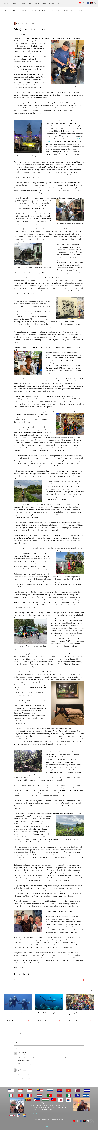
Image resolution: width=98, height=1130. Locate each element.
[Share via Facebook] (14, 974)
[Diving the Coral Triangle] (49, 1002)
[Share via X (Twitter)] (19, 974)
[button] (91, 10)
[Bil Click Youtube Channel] (74, 1121)
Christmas (24, 10)
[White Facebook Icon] (77, 1121)
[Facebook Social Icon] (88, 3)
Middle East (43, 10)
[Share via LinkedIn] (24, 974)
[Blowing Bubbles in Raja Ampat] (18, 1002)
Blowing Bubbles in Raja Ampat (17, 1013)
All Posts (6, 10)
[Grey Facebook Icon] (84, 3)
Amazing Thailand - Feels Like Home (79, 1014)
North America (55, 10)
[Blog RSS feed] (92, 1121)
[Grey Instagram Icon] (95, 3)
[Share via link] (28, 974)
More (78, 10)
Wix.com (60, 1119)
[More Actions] (83, 1053)
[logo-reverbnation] (91, 3)
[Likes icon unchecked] (19, 1064)
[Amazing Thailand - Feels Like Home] (80, 1002)
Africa (15, 10)
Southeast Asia (68, 10)
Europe (33, 10)
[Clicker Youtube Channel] (80, 3)
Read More (33, 1113)
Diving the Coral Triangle (46, 1013)
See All (92, 990)
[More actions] (83, 23)
